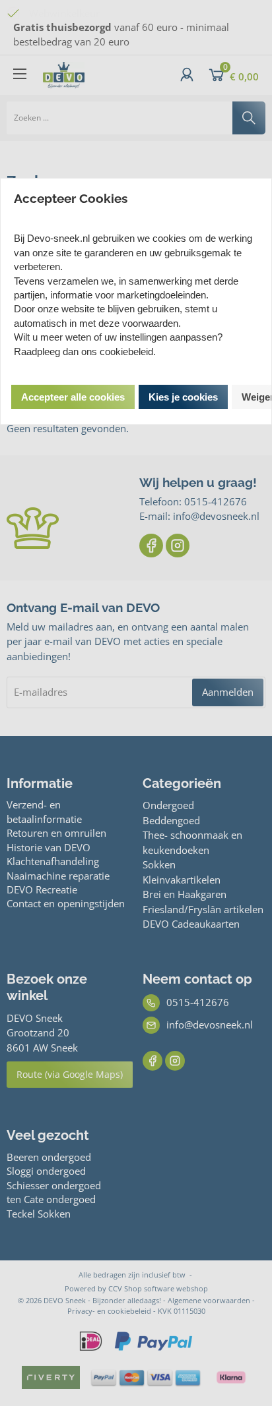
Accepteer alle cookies (73, 397)
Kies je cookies (183, 397)
